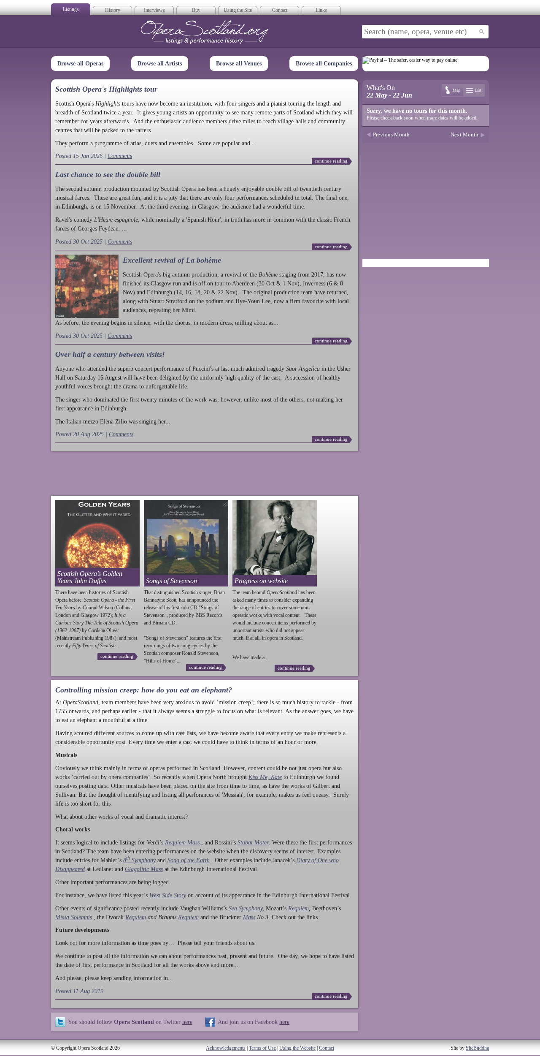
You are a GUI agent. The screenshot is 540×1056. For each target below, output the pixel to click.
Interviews (154, 10)
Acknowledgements (226, 1048)
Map (456, 90)
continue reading (331, 160)
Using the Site (238, 10)
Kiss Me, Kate (265, 777)
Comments (120, 156)
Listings (71, 9)
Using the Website (297, 1048)
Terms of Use (262, 1048)
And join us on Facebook (253, 1021)
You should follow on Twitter (130, 1021)
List (478, 90)
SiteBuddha (477, 1048)
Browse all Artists (160, 63)
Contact (279, 10)
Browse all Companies (324, 63)
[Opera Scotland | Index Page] (204, 32)
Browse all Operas (80, 63)
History (112, 10)
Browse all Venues (239, 63)
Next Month (464, 134)
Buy (196, 10)
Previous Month (391, 134)
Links (321, 10)
